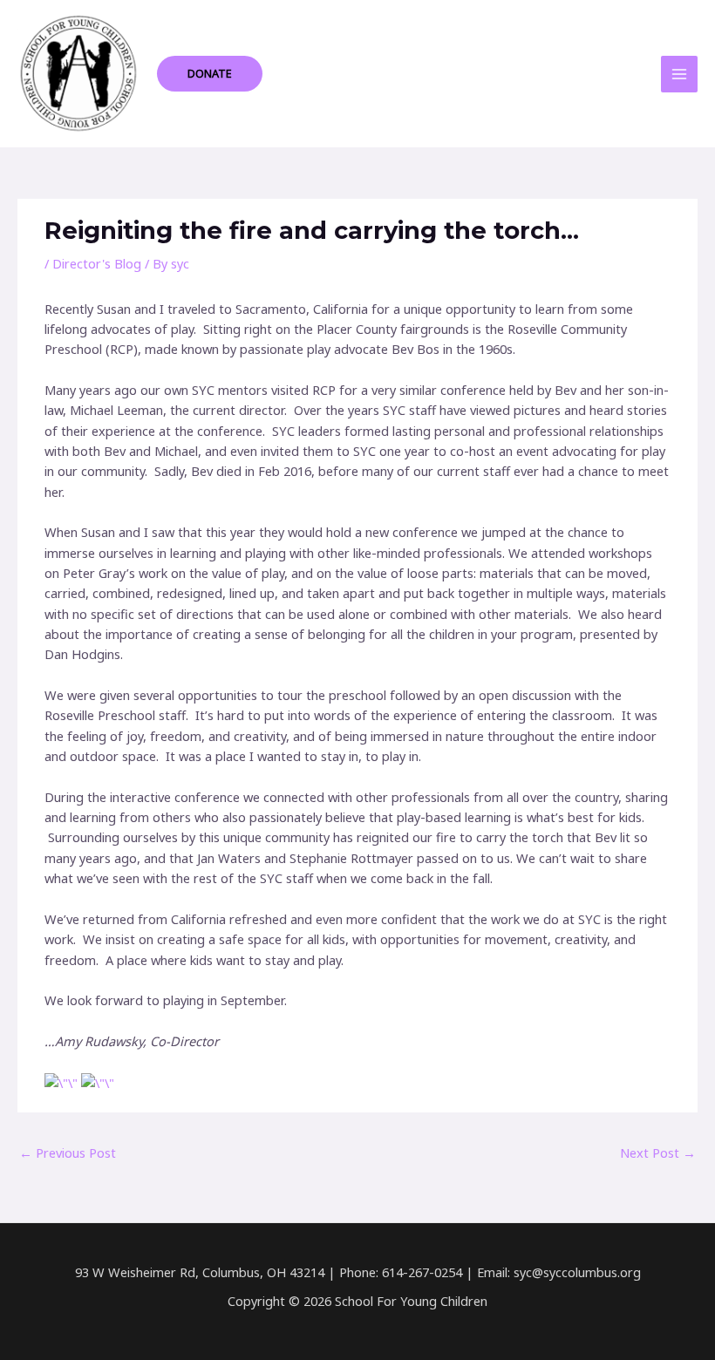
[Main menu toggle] (679, 74)
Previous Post (67, 1152)
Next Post (658, 1152)
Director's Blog (96, 263)
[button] (209, 74)
